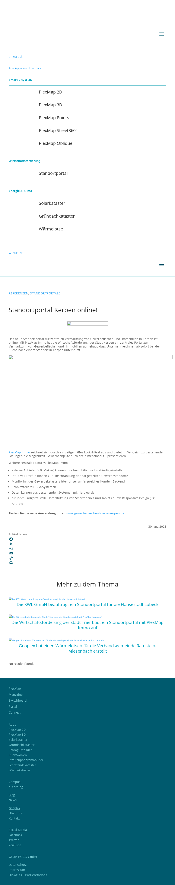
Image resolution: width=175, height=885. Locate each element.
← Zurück (15, 57)
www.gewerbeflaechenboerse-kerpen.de (95, 513)
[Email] (87, 553)
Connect (14, 712)
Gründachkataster (22, 745)
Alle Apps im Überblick (25, 68)
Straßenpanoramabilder (26, 760)
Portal (13, 706)
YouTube (15, 845)
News (13, 800)
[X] (87, 544)
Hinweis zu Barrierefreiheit (28, 875)
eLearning (16, 787)
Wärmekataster (20, 770)
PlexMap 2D (17, 730)
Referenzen (18, 293)
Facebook (15, 835)
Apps (12, 724)
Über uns (15, 813)
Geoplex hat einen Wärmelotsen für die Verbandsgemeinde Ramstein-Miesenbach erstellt (87, 648)
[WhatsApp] (87, 548)
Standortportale (45, 293)
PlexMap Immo (19, 452)
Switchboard (18, 700)
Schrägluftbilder (20, 750)
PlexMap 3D (17, 734)
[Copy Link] (87, 558)
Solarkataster (18, 740)
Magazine (16, 694)
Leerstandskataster (22, 765)
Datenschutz (18, 865)
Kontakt (14, 818)
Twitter (14, 840)
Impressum (17, 870)
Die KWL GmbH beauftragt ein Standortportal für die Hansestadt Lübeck (88, 604)
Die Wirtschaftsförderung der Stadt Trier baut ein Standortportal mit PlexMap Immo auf (87, 625)
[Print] (87, 562)
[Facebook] (87, 539)
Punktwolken (18, 755)
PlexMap (15, 688)
